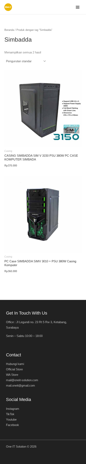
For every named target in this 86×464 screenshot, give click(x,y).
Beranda (9, 29)
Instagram (12, 408)
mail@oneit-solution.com (22, 380)
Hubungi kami (15, 364)
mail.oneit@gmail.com (20, 385)
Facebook (12, 425)
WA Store (12, 374)
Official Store (14, 369)
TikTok (10, 414)
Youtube (11, 419)
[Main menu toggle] (77, 7)
